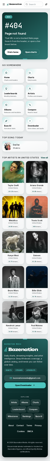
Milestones (13, 416)
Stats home (12, 52)
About (11, 425)
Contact (20, 425)
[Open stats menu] (3, 4)
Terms (29, 425)
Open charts (31, 52)
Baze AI (38, 416)
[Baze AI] (46, 4)
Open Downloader (23, 385)
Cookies (21, 431)
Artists (14, 402)
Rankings (27, 416)
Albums (24, 402)
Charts (36, 402)
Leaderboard (18, 409)
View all (44, 157)
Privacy (38, 425)
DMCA (30, 431)
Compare (33, 409)
